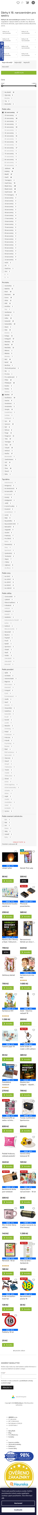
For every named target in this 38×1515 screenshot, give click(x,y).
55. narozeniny (10, 145)
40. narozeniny (11, 136)
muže (8, 263)
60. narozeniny (11, 148)
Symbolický (10, 553)
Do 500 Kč (9, 585)
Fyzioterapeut (10, 696)
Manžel (9, 345)
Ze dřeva (9, 568)
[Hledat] (22, 3)
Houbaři (8, 614)
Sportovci (9, 647)
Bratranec (9, 295)
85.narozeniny (10, 233)
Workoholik (9, 457)
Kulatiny (9, 171)
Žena (8, 468)
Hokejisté (9, 611)
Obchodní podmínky (14, 1444)
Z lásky (8, 562)
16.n (7, 271)
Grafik (8, 699)
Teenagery (9, 180)
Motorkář (9, 664)
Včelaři (8, 650)
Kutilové (9, 626)
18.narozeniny (10, 198)
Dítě (8, 303)
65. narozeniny (10, 151)
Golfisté (8, 608)
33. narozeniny (10, 130)
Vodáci (8, 655)
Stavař (8, 761)
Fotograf (9, 690)
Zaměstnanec (10, 459)
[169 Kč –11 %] (10, 1214)
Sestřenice (10, 398)
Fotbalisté (9, 605)
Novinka (8, 98)
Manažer (9, 726)
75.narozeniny (10, 227)
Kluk (8, 330)
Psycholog (9, 743)
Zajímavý (9, 565)
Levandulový (10, 512)
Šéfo (7, 474)
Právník (8, 740)
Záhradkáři (9, 661)
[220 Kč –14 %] (10, 1249)
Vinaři (8, 653)
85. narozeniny (10, 162)
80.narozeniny (10, 254)
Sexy (7, 547)
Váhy (7, 831)
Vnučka (9, 454)
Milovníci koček (11, 629)
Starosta (9, 758)
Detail (24, 881)
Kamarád (9, 321)
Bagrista (9, 682)
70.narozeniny (10, 251)
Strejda (9, 409)
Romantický (10, 544)
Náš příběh (11, 1431)
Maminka (9, 342)
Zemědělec (10, 802)
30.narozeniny (10, 207)
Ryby (8, 837)
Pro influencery (13, 1435)
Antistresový (10, 483)
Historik (8, 705)
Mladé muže (10, 189)
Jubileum (9, 168)
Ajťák (8, 673)
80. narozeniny (10, 160)
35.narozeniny (10, 210)
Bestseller (9, 104)
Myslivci (8, 635)
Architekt (9, 676)
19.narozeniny (10, 221)
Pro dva (8, 374)
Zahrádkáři (9, 658)
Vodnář (8, 834)
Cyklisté (8, 600)
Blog (9, 1433)
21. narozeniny (10, 121)
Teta (8, 445)
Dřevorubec (10, 685)
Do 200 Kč (9, 582)
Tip (7, 101)
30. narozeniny (11, 127)
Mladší (8, 174)
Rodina (8, 389)
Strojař (8, 764)
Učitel (8, 782)
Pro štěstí (9, 539)
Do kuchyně (10, 494)
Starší (8, 177)
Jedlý (8, 503)
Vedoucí (8, 451)
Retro (8, 541)
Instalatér (9, 808)
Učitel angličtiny (11, 785)
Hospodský (10, 708)
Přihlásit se (7, 1387)
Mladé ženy (10, 186)
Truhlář (8, 773)
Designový (9, 486)
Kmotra (8, 333)
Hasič (8, 702)
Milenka (8, 353)
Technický (9, 556)
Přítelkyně (10, 383)
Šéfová (8, 430)
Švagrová (9, 436)
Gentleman (9, 312)
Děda (8, 300)
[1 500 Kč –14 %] (10, 1000)
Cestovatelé (10, 597)
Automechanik (10, 679)
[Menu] (33, 3)
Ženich (8, 471)
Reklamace (11, 1446)
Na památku (10, 521)
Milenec (8, 351)
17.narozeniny (10, 218)
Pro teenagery (11, 195)
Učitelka (8, 791)
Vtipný (8, 559)
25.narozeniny (10, 204)
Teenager (9, 442)
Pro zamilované (11, 377)
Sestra (9, 395)
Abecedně (5, 67)
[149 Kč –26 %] (28, 1142)
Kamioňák (9, 714)
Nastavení (18, 1503)
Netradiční (9, 527)
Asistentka (9, 286)
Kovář (8, 717)
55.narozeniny (10, 242)
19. (7, 266)
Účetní (8, 779)
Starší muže (10, 192)
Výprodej (9, 95)
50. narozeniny (11, 142)
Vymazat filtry (18, 842)
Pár (7, 371)
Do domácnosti (11, 488)
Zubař (8, 805)
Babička (9, 289)
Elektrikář (9, 687)
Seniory (8, 392)
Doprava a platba (13, 1442)
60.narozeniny (10, 245)
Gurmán (8, 315)
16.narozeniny (10, 224)
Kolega (9, 336)
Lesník (8, 723)
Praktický (9, 536)
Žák (7, 465)
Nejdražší (27, 62)
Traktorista (9, 767)
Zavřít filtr (19, 73)
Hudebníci (9, 617)
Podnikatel (9, 735)
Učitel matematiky (12, 788)
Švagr (8, 433)
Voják (8, 796)
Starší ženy (10, 183)
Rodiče (8, 386)
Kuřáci (8, 623)
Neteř (8, 362)
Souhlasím (18, 1510)
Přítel (8, 380)
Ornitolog (9, 729)
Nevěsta (9, 365)
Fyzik (8, 693)
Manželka (9, 348)
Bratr (8, 292)
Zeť (7, 462)
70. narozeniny (10, 154)
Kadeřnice (9, 711)
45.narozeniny (10, 236)
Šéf (7, 427)
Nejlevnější (18, 62)
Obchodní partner (12, 368)
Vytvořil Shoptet (21, 1397)
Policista (9, 737)
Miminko (9, 356)
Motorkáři (9, 632)
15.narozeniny (10, 215)
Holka (8, 318)
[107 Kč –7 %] (10, 857)
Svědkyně (9, 418)
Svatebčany (10, 412)
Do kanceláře (10, 491)
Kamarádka (10, 324)
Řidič (7, 749)
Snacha (8, 401)
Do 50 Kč (9, 576)
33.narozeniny (10, 257)
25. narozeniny (10, 124)
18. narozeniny (11, 112)
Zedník (8, 799)
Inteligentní (9, 500)
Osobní (8, 533)
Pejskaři (8, 638)
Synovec (9, 424)
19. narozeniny (10, 115)
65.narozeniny (10, 248)
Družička (9, 306)
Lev (7, 825)
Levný (8, 515)
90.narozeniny (10, 230)
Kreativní (9, 509)
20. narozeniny (11, 118)
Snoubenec (10, 403)
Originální (9, 530)
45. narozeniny (10, 139)
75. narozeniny (10, 157)
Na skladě (9, 92)
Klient (8, 327)
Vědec (8, 793)
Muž (8, 359)
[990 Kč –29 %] (28, 1107)
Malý (7, 518)
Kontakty (11, 1437)
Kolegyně (9, 339)
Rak (7, 822)
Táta (8, 439)
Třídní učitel (10, 776)
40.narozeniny (10, 213)
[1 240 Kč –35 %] (10, 928)
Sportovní (9, 550)
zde (3, 1498)
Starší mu (9, 269)
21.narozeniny (10, 260)
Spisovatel (9, 755)
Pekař (8, 732)
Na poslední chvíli (11, 524)
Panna (8, 828)
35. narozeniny (10, 133)
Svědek (8, 415)
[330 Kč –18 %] (28, 1000)
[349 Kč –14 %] (10, 893)
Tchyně (9, 448)
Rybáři (8, 644)
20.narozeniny (10, 201)
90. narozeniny (10, 165)
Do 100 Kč (9, 579)
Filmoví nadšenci (11, 603)
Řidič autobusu (11, 752)
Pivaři (8, 641)
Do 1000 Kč (9, 588)
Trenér (8, 770)
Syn (7, 421)
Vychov (8, 811)
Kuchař (8, 720)
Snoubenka (9, 406)
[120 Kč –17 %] (10, 1035)
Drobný (8, 497)
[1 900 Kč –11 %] (28, 964)
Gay (7, 309)
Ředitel (8, 746)
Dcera (8, 298)
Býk (7, 820)
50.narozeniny (10, 239)
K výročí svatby (11, 506)
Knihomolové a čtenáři (13, 620)
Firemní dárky (12, 1448)
